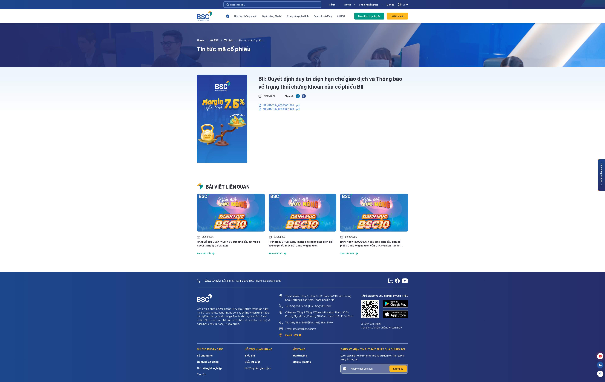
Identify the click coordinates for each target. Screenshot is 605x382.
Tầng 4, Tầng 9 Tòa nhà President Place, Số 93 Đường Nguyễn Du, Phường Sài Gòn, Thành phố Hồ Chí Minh (319, 314)
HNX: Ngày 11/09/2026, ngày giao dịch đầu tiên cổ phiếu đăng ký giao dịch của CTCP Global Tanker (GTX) (370, 243)
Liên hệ (390, 4)
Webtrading (300, 355)
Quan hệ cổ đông (323, 15)
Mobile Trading (302, 361)
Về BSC (341, 15)
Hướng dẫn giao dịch (258, 368)
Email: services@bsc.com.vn (300, 328)
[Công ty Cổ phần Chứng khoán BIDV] (204, 16)
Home (200, 40)
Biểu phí (250, 355)
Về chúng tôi (205, 355)
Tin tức (347, 4)
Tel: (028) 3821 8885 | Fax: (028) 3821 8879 (309, 322)
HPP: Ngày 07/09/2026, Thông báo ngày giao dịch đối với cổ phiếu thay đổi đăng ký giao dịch (301, 243)
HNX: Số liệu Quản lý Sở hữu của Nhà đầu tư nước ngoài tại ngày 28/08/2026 (228, 243)
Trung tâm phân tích (298, 15)
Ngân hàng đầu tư (272, 15)
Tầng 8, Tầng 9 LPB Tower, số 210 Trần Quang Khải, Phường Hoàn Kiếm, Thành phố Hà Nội (318, 298)
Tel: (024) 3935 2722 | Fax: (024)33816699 (308, 306)
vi (404, 4)
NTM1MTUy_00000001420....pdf (281, 105)
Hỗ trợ (332, 4)
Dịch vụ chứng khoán (245, 15)
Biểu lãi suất (252, 361)
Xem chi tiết (204, 253)
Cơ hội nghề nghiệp (368, 4)
